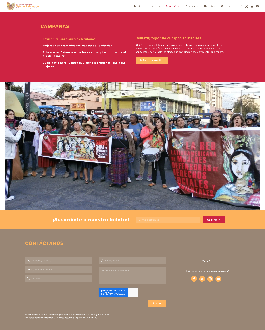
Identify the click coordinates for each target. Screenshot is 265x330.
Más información (151, 60)
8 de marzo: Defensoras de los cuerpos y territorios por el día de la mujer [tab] (84, 54)
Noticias (209, 6)
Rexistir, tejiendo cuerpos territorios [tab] (69, 38)
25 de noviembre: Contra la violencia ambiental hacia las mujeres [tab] (84, 64)
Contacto (227, 6)
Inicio (138, 6)
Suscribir (213, 219)
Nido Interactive (88, 317)
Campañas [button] (173, 6)
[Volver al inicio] (30, 6)
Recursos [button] (192, 6)
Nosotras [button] (154, 6)
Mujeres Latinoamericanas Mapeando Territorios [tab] (77, 45)
